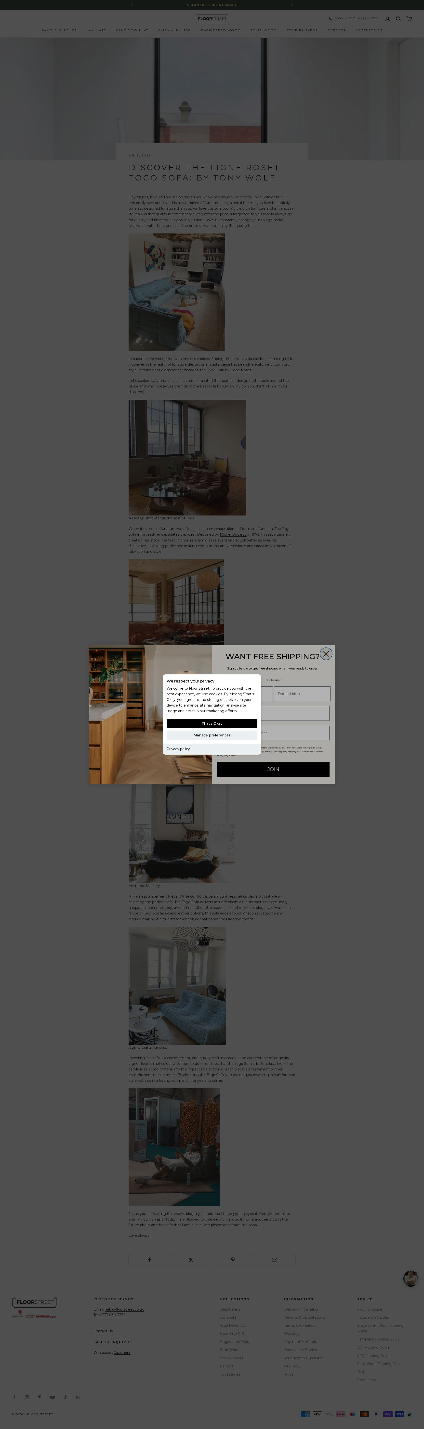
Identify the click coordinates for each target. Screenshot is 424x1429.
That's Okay (212, 723)
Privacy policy (178, 749)
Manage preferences (212, 735)
